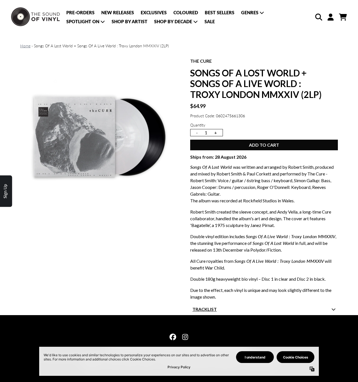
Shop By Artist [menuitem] (129, 21)
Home (25, 45)
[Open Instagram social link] (185, 337)
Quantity (197, 125)
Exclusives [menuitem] (154, 12)
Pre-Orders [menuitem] (80, 12)
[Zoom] (99, 137)
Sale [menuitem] (209, 21)
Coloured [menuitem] (185, 12)
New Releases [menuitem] (117, 12)
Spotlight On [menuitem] (82, 21)
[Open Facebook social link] (173, 337)
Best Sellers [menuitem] (219, 12)
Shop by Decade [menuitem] (173, 21)
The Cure (201, 61)
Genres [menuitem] (249, 12)
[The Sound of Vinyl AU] (36, 16)
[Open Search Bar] (318, 17)
